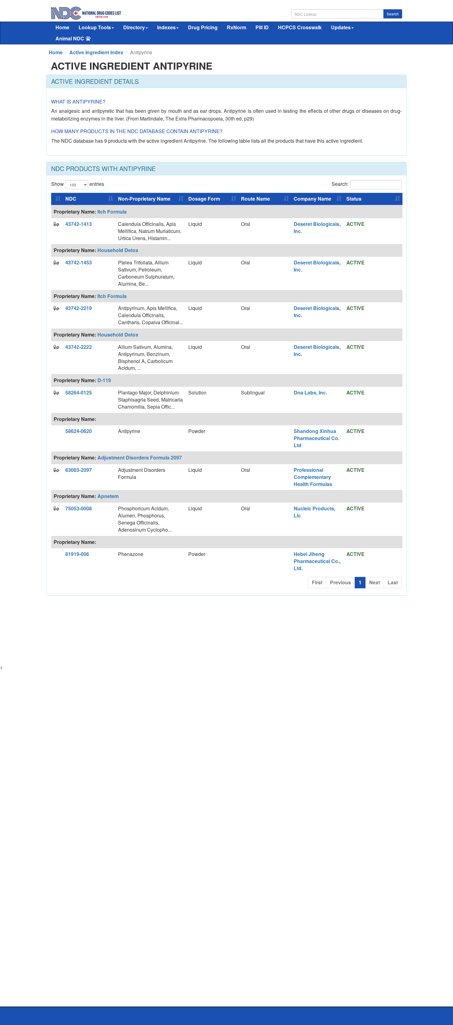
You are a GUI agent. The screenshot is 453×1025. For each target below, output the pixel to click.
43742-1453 (78, 262)
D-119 (104, 380)
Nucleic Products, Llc (314, 512)
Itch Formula (112, 211)
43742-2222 (78, 346)
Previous (340, 582)
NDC (70, 198)
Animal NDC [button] (69, 38)
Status (353, 198)
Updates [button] (341, 27)
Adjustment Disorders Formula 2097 (139, 457)
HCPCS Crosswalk (300, 27)
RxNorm (236, 27)
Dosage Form (204, 198)
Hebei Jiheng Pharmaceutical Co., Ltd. (317, 561)
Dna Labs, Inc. (310, 392)
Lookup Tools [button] (95, 27)
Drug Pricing (203, 27)
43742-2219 (78, 308)
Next (374, 582)
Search (393, 13)
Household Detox (117, 250)
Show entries (77, 183)
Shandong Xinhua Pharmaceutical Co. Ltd (316, 438)
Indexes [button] (166, 27)
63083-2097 (78, 469)
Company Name (312, 198)
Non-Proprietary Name (144, 198)
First (317, 582)
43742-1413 (78, 223)
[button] (56, 223)
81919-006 (77, 553)
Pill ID (262, 27)
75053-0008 (78, 508)
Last (393, 582)
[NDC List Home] (86, 12)
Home (62, 27)
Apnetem (108, 496)
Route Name (255, 198)
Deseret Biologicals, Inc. (317, 227)
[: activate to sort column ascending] (57, 199)
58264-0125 (78, 392)
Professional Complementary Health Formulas (313, 477)
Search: (340, 183)
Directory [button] (134, 27)
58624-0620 (78, 431)
